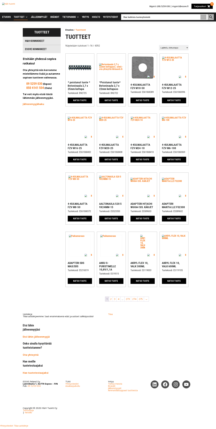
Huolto (96, 17)
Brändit (54, 17)
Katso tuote (80, 100)
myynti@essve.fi (180, 6)
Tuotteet (19, 17)
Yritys (85, 17)
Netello (28, 412)
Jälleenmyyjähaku (33, 104)
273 (128, 299)
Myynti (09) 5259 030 (159, 6)
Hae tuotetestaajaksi (35, 372)
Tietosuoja (28, 410)
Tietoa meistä (115, 383)
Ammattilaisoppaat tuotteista (123, 390)
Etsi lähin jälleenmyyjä (36, 336)
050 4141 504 (35, 88)
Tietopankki (69, 17)
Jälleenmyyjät (39, 17)
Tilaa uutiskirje (21, 425)
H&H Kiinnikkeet (34, 40)
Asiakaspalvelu (72, 385)
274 (134, 299)
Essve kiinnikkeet (36, 49)
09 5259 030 (34, 84)
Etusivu (6, 17)
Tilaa (110, 314)
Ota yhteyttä (30, 354)
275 (141, 299)
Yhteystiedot (110, 17)
